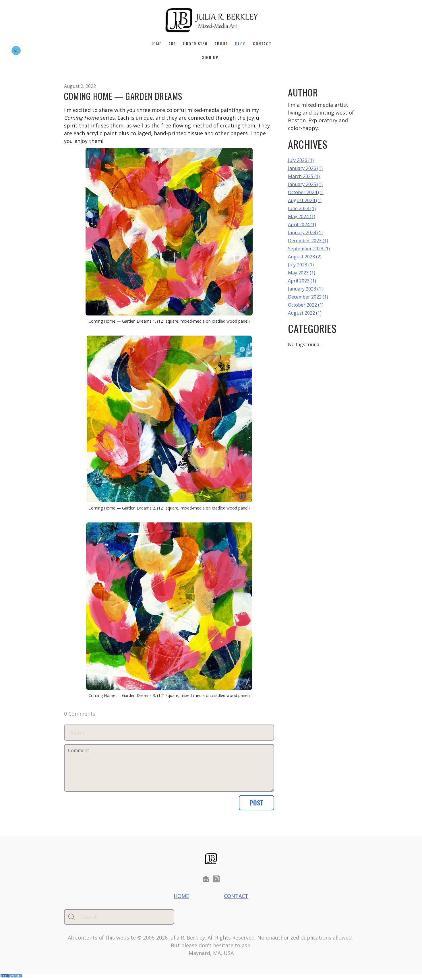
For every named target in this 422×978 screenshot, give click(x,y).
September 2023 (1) (309, 248)
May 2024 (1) (301, 216)
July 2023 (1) (301, 265)
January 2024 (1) (305, 232)
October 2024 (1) (306, 192)
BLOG (240, 43)
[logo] (211, 20)
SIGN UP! (211, 57)
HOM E (181, 895)
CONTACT (262, 43)
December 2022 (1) (308, 297)
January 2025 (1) (305, 184)
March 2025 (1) (304, 176)
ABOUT (221, 43)
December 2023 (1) (308, 240)
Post (256, 802)
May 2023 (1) (301, 273)
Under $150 (195, 43)
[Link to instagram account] (216, 879)
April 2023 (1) (302, 281)
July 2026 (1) (301, 160)
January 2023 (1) (305, 289)
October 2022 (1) (306, 305)
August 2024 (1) (305, 200)
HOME (156, 43)
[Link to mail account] (205, 879)
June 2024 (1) (302, 208)
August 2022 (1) (305, 313)
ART (172, 43)
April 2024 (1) (302, 224)
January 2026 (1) (305, 168)
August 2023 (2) (305, 256)
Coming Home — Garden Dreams (123, 96)
